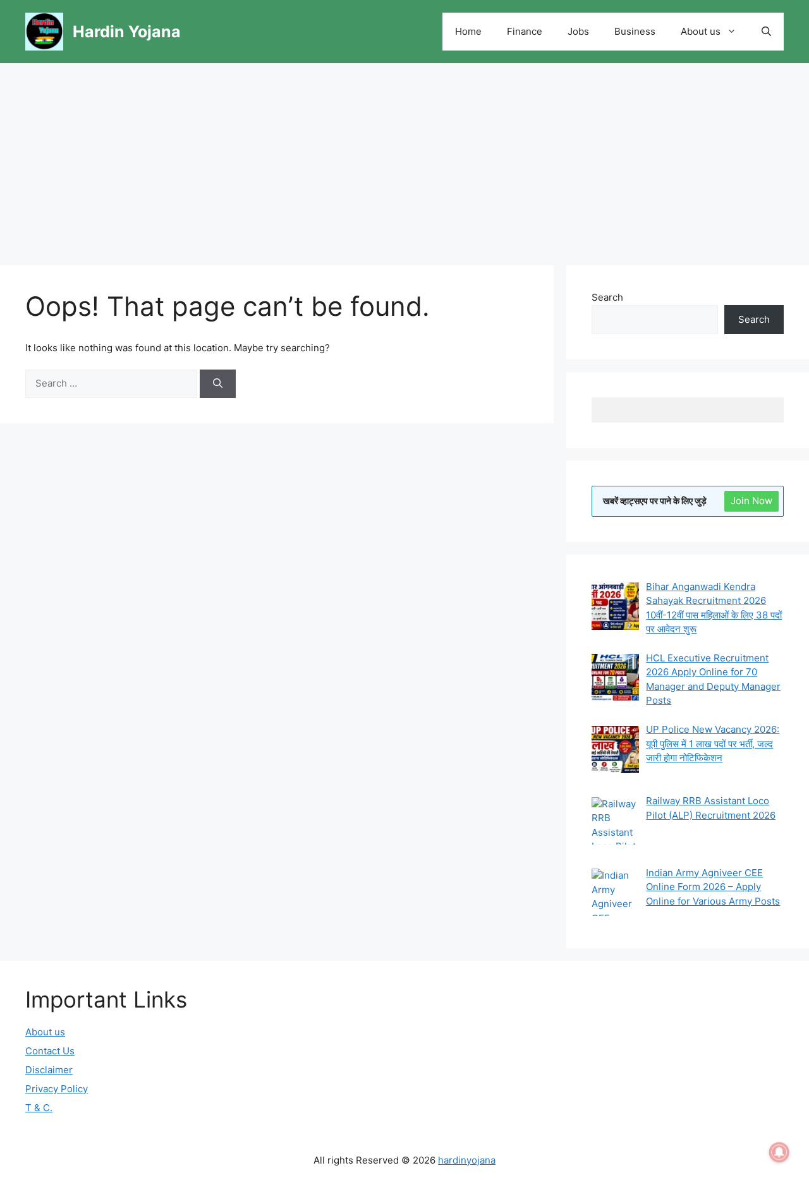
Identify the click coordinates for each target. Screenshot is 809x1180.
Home (468, 31)
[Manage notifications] (779, 1152)
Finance (524, 31)
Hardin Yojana (127, 31)
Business (634, 31)
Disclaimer (49, 1070)
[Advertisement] (404, 157)
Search (607, 297)
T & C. (38, 1108)
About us (701, 31)
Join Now (751, 501)
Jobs (578, 31)
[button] (766, 32)
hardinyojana (467, 1160)
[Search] (218, 384)
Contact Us (50, 1051)
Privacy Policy (56, 1089)
